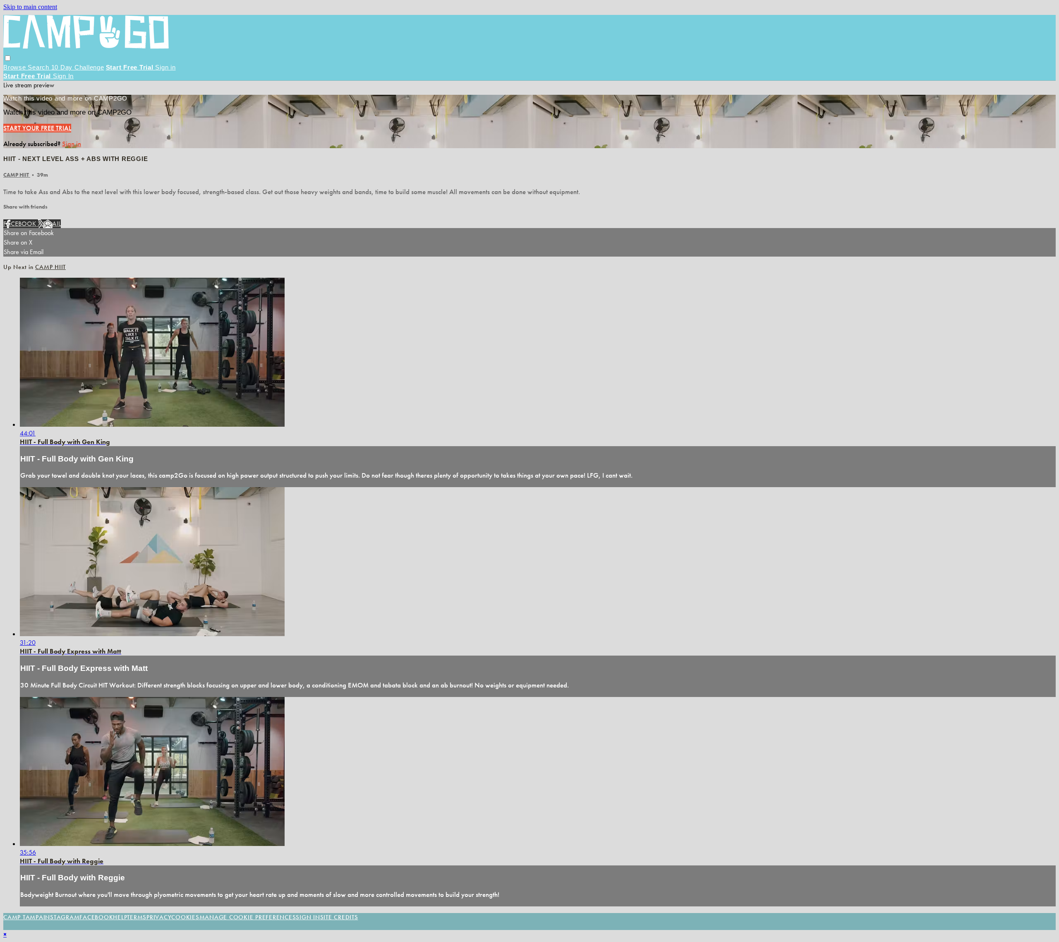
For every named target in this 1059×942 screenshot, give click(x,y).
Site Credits (339, 917)
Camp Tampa (23, 917)
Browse (15, 67)
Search (39, 67)
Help (120, 917)
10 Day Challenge (77, 67)
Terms (136, 917)
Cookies (185, 917)
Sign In (63, 75)
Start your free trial (37, 128)
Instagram (61, 917)
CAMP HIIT (16, 174)
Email (52, 223)
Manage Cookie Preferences (247, 917)
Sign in (165, 67)
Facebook (20, 223)
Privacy (158, 917)
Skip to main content (30, 6)
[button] (7, 58)
